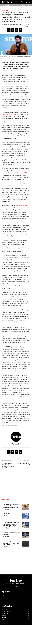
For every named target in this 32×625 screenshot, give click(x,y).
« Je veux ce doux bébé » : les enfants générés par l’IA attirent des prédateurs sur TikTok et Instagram (8, 464)
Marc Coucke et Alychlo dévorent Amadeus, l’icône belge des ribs (11, 506)
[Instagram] (16, 587)
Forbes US (5, 25)
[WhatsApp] (20, 30)
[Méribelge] (25, 516)
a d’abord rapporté (23, 205)
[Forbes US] (16, 437)
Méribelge (6, 513)
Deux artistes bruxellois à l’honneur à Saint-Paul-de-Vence (12, 543)
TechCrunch (25, 392)
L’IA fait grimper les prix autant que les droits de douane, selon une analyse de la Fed (11, 525)
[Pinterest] (16, 30)
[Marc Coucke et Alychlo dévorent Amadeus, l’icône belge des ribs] (25, 507)
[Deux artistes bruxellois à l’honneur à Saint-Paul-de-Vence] (25, 544)
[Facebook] (8, 30)
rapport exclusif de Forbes (9, 114)
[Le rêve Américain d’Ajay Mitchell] (25, 535)
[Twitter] (12, 30)
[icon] (3, 5)
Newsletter (7, 5)
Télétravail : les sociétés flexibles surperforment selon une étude (23, 463)
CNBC (25, 173)
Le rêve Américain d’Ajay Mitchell (11, 533)
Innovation (4, 10)
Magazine (24, 5)
